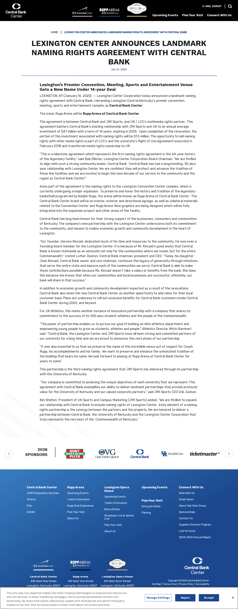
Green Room (186, 499)
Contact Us (186, 518)
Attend (31, 499)
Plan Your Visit (192, 15)
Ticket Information (78, 499)
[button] (9, 453)
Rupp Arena (75, 487)
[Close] (232, 597)
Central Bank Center (23, 10)
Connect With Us (219, 15)
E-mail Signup (212, 6)
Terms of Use (170, 584)
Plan (29, 505)
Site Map (156, 584)
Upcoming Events (165, 15)
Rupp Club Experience (80, 505)
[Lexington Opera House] (137, 10)
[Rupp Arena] (110, 12)
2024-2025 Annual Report (195, 537)
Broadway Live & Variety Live (119, 517)
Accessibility (202, 584)
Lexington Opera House (116, 489)
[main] (119, 229)
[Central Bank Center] (82, 12)
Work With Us (187, 493)
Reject (185, 597)
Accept (209, 597)
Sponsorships (187, 512)
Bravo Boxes (112, 509)
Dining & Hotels (151, 506)
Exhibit (31, 512)
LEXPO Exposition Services (43, 493)
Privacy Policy (186, 584)
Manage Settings (158, 597)
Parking (146, 512)
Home (54, 32)
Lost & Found (187, 530)
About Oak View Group (192, 505)
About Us (72, 518)
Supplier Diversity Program (195, 524)
